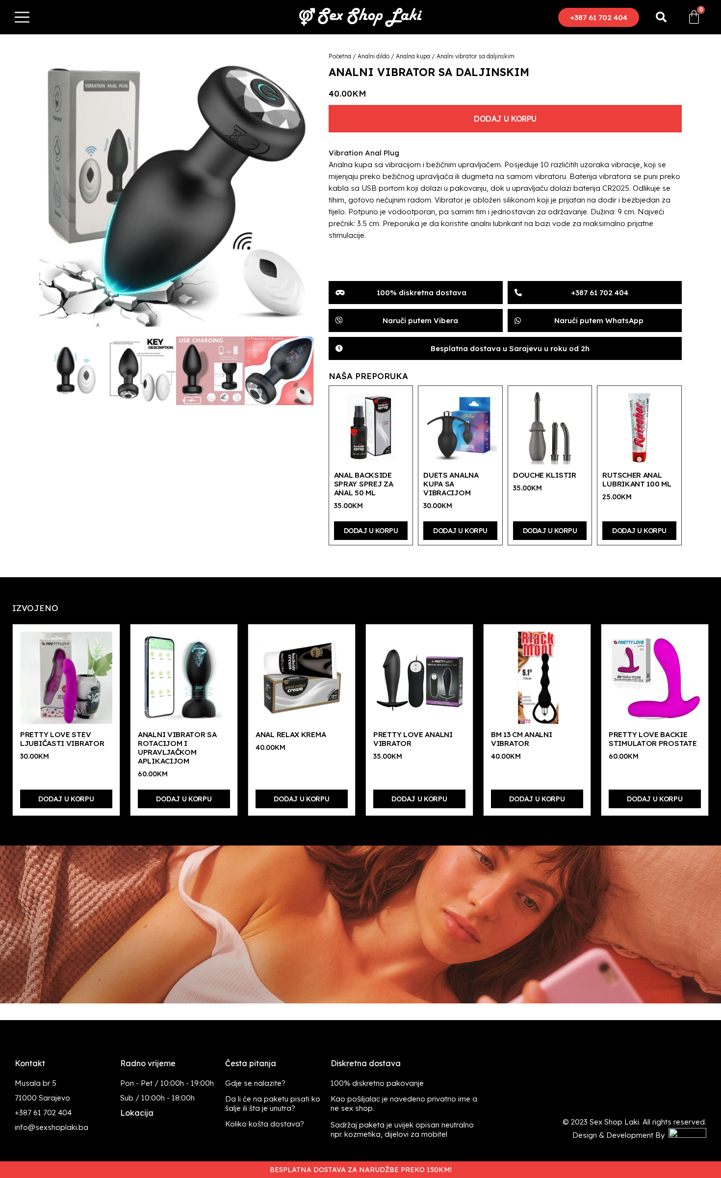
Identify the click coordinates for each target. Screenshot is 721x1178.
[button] (598, 17)
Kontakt (30, 1063)
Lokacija (137, 1113)
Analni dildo (373, 56)
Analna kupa (413, 56)
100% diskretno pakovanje (377, 1083)
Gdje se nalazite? (255, 1083)
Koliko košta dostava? (264, 1123)
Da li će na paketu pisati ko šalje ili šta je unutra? (272, 1103)
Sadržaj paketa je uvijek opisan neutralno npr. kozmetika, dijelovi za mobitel (402, 1129)
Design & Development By (620, 1135)
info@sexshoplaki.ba (51, 1127)
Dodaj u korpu (505, 119)
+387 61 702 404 (43, 1112)
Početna (340, 56)
